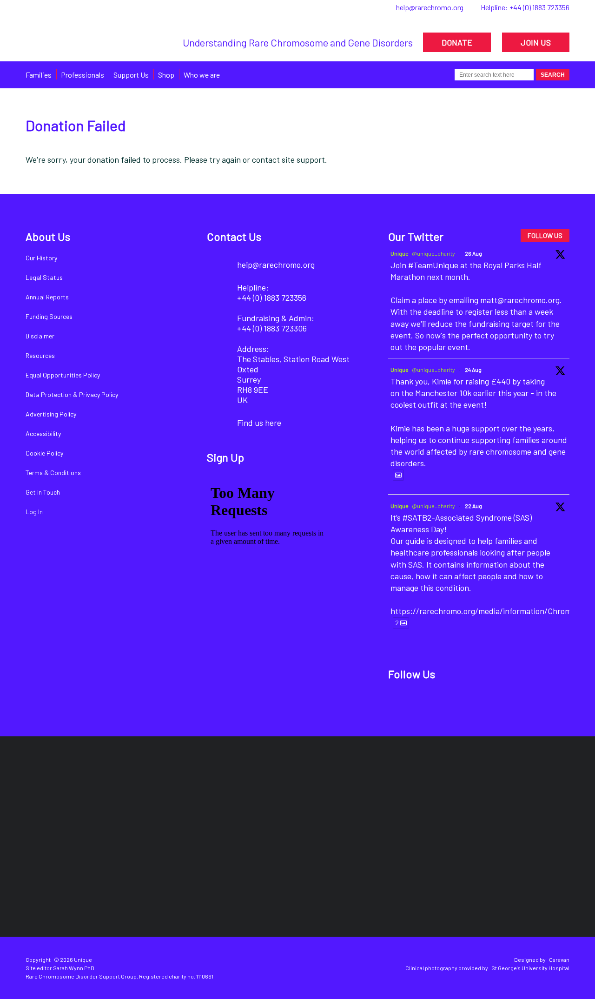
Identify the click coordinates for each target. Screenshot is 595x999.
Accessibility (43, 433)
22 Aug (473, 506)
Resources (40, 355)
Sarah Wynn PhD (73, 968)
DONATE (457, 42)
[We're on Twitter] (432, 703)
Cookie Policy (44, 453)
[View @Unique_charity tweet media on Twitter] (398, 475)
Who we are (202, 74)
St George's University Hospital (530, 968)
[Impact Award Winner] (347, 799)
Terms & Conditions (53, 472)
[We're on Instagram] (464, 703)
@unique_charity (433, 253)
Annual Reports (47, 297)
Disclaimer (40, 336)
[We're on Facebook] (401, 703)
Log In (34, 512)
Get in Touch (43, 492)
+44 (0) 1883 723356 (539, 7)
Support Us (131, 74)
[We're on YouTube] (496, 703)
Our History (41, 258)
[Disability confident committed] (528, 799)
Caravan (559, 959)
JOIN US (536, 42)
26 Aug (473, 253)
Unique (399, 253)
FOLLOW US (545, 235)
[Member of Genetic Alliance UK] (437, 799)
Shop (166, 74)
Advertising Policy (51, 414)
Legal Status (44, 277)
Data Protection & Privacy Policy (72, 394)
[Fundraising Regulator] (244, 799)
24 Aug (473, 369)
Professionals (82, 74)
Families (39, 74)
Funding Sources (49, 316)
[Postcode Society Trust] (136, 799)
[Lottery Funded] (54, 799)
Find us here (259, 422)
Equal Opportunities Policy (63, 375)
